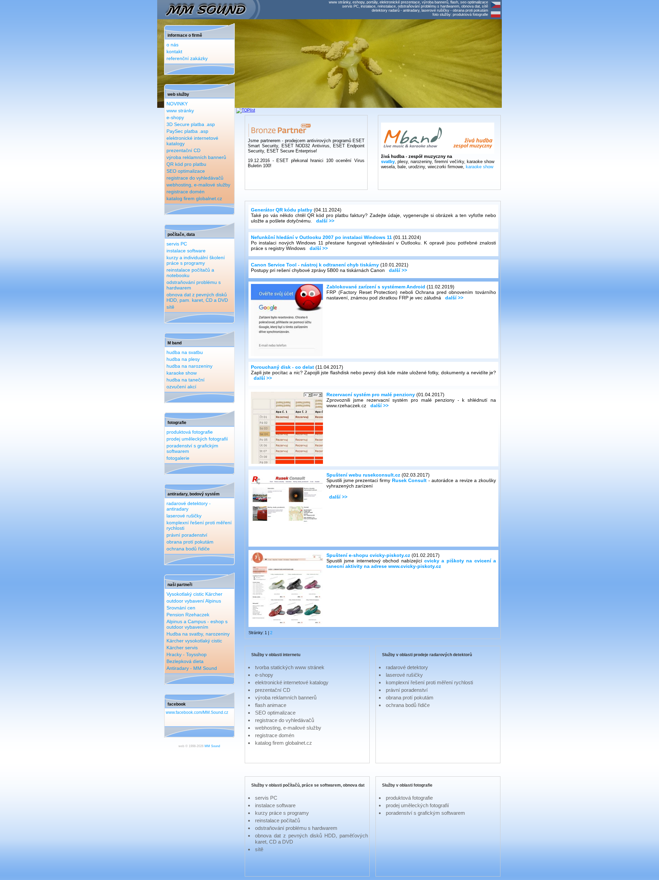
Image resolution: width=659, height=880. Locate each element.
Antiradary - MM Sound (191, 668)
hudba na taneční (185, 379)
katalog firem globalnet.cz (194, 198)
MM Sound (212, 746)
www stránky (180, 110)
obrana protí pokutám (189, 542)
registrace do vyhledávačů (194, 178)
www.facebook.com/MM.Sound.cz (197, 712)
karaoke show (181, 373)
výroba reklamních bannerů (196, 157)
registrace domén (185, 191)
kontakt (174, 51)
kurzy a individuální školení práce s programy (195, 260)
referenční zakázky (187, 58)
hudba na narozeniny (189, 366)
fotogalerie (177, 458)
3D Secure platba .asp (190, 124)
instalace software (186, 250)
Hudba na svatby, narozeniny (198, 634)
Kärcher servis (182, 647)
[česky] (495, 8)
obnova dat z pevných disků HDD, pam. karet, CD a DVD (197, 297)
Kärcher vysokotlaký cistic (194, 640)
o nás (172, 44)
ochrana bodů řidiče (188, 548)
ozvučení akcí (181, 386)
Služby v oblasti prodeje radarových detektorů (427, 654)
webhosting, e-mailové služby (198, 184)
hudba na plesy (183, 359)
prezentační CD (183, 150)
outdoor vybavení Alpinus (193, 601)
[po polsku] (495, 17)
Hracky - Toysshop (186, 654)
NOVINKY (177, 103)
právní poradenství (186, 535)
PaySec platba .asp (187, 131)
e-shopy (175, 117)
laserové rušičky (183, 515)
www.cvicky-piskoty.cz (414, 566)
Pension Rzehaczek (187, 614)
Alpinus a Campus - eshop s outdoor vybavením (197, 624)
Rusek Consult (409, 480)
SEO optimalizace (185, 171)
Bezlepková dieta (185, 661)
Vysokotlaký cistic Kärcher (194, 594)
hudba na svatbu (184, 352)
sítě (170, 307)
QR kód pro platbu (186, 164)
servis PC (176, 244)
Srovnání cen (180, 607)
